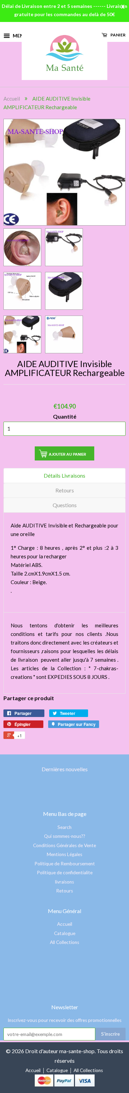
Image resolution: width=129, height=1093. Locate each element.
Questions (65, 505)
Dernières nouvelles (65, 769)
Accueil (11, 98)
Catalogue (64, 933)
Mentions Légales (64, 854)
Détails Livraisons (64, 475)
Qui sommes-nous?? (64, 836)
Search (64, 827)
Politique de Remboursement (64, 863)
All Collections (64, 942)
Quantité (64, 416)
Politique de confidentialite (65, 872)
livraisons (64, 882)
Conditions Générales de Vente (64, 845)
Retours (64, 490)
